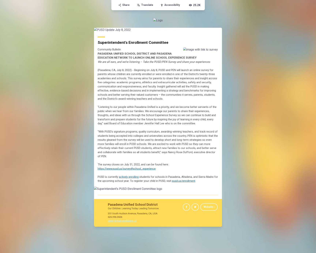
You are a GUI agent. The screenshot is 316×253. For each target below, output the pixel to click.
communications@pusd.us (122, 220)
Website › (209, 206)
